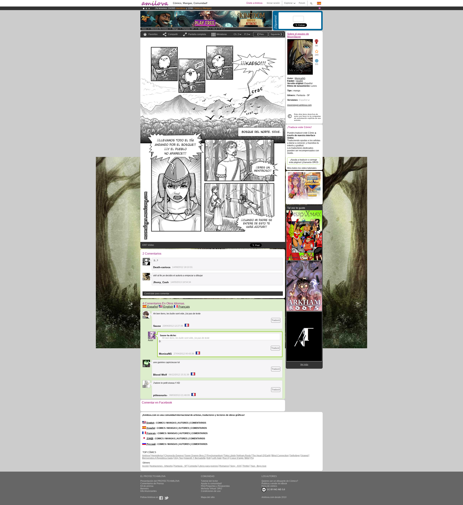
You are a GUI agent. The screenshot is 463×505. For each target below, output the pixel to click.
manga (175, 29)
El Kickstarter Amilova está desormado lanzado (179, 8)
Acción (145, 466)
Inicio (144, 29)
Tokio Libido (230, 455)
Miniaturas (221, 34)
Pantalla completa (197, 34)
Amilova (146, 455)
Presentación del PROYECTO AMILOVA (159, 481)
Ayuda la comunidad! (211, 483)
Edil (209, 458)
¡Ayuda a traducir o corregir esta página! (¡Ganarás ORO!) (303, 161)
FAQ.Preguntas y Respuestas (215, 486)
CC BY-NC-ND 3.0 (275, 489)
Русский (151, 444)
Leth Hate (217, 458)
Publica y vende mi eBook (274, 483)
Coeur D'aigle (237, 458)
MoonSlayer (203, 29)
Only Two (178, 458)
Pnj (252, 458)
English (168, 306)
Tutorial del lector (209, 481)
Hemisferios (157, 455)
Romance (224, 466)
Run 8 (226, 458)
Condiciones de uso (211, 491)
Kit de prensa (146, 486)
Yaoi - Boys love (258, 466)
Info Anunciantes (148, 491)
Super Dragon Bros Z (195, 455)
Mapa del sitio (208, 497)
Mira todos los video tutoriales (302, 168)
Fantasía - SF (188, 29)
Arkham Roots (244, 455)
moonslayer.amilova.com (299, 105)
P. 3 (223, 29)
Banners (144, 488)
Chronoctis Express (174, 455)
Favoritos (153, 34)
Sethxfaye (295, 455)
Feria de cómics (269, 486)
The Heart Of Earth (261, 455)
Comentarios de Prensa (152, 483)
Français (184, 306)
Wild (247, 458)
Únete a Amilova (254, 3)
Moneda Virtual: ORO (211, 488)
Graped (304, 455)
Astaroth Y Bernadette (195, 458)
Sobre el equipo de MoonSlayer (298, 35)
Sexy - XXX (235, 466)
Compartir (173, 34)
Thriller (246, 466)
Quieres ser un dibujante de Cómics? (280, 481)
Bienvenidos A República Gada (157, 458)
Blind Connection (280, 455)
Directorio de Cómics (159, 29)
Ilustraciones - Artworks (161, 466)
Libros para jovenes (208, 466)
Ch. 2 (215, 29)
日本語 (149, 438)
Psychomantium (215, 455)
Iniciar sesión (273, 3)
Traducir (276, 320)
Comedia (192, 466)
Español (152, 306)
